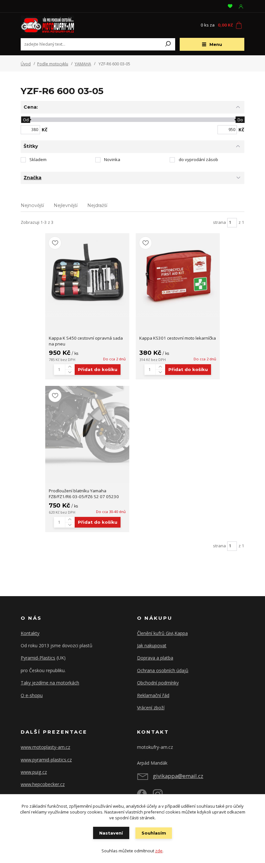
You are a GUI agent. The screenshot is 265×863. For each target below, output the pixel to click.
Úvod (26, 64)
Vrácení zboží (150, 708)
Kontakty (30, 633)
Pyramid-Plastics (38, 658)
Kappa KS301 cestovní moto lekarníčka (177, 338)
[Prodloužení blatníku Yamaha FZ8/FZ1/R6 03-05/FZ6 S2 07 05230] (87, 428)
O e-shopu (32, 695)
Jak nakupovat (151, 645)
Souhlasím (154, 833)
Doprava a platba (155, 658)
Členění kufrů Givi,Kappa (162, 633)
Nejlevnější (66, 205)
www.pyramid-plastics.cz (46, 760)
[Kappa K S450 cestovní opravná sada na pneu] (87, 275)
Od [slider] (25, 120)
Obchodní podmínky (158, 683)
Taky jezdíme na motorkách (50, 683)
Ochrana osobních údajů (162, 670)
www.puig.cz (34, 772)
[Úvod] (58, 25)
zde (159, 851)
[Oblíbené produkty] (230, 6)
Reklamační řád (153, 695)
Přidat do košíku (97, 369)
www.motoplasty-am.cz (45, 747)
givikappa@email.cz (178, 776)
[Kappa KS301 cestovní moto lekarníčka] (178, 275)
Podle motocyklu (52, 64)
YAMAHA (83, 64)
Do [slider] (240, 120)
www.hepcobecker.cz (43, 784)
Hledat (168, 44)
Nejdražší (97, 205)
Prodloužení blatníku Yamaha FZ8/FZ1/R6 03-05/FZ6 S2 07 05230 (84, 494)
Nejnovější (32, 205)
